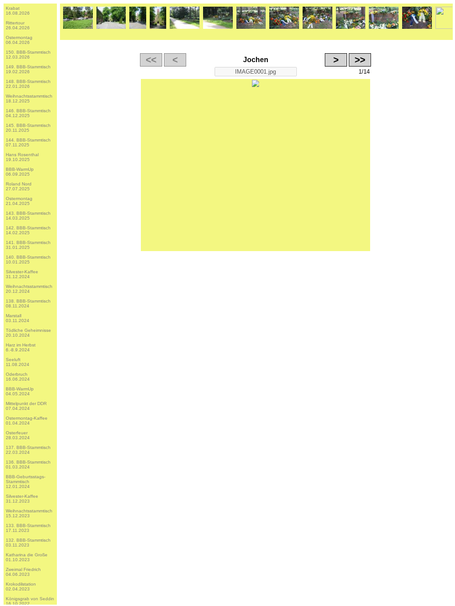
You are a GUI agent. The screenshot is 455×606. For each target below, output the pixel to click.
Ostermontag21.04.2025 (19, 201)
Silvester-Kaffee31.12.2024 (22, 274)
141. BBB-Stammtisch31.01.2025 (28, 245)
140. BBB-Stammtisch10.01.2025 (28, 259)
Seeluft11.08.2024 (17, 362)
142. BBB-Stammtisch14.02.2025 (28, 230)
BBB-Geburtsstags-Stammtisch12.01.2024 (25, 481)
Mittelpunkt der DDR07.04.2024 (26, 406)
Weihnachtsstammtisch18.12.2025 (29, 98)
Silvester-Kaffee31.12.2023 (22, 499)
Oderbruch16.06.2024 (18, 377)
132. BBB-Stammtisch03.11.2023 (28, 542)
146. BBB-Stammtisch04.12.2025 (28, 113)
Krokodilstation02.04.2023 (21, 586)
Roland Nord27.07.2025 (19, 186)
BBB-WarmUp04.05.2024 (20, 391)
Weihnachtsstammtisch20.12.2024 (29, 289)
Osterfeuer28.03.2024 (18, 435)
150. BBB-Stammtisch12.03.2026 (28, 54)
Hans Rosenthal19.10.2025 (22, 157)
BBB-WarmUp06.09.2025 (20, 172)
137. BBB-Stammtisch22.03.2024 (28, 450)
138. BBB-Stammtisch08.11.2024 (28, 303)
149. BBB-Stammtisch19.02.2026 (28, 69)
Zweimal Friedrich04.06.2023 (23, 572)
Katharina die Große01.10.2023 (27, 557)
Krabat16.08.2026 (18, 11)
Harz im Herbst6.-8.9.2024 (21, 347)
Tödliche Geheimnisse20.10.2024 (28, 333)
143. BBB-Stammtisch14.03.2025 (28, 215)
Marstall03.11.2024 (17, 318)
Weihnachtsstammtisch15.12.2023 (29, 513)
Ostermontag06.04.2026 (19, 40)
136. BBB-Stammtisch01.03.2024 (28, 464)
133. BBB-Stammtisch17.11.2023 (28, 528)
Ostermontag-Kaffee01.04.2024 (27, 420)
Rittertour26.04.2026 (18, 25)
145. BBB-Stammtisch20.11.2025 (28, 128)
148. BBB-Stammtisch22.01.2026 (28, 84)
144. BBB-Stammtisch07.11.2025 (28, 142)
